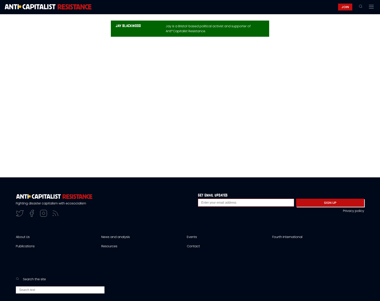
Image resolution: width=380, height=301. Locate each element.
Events (192, 237)
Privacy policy (353, 211)
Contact (193, 246)
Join (345, 7)
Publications (25, 246)
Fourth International (287, 237)
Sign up (330, 202)
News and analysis (115, 237)
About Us (23, 237)
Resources (109, 246)
